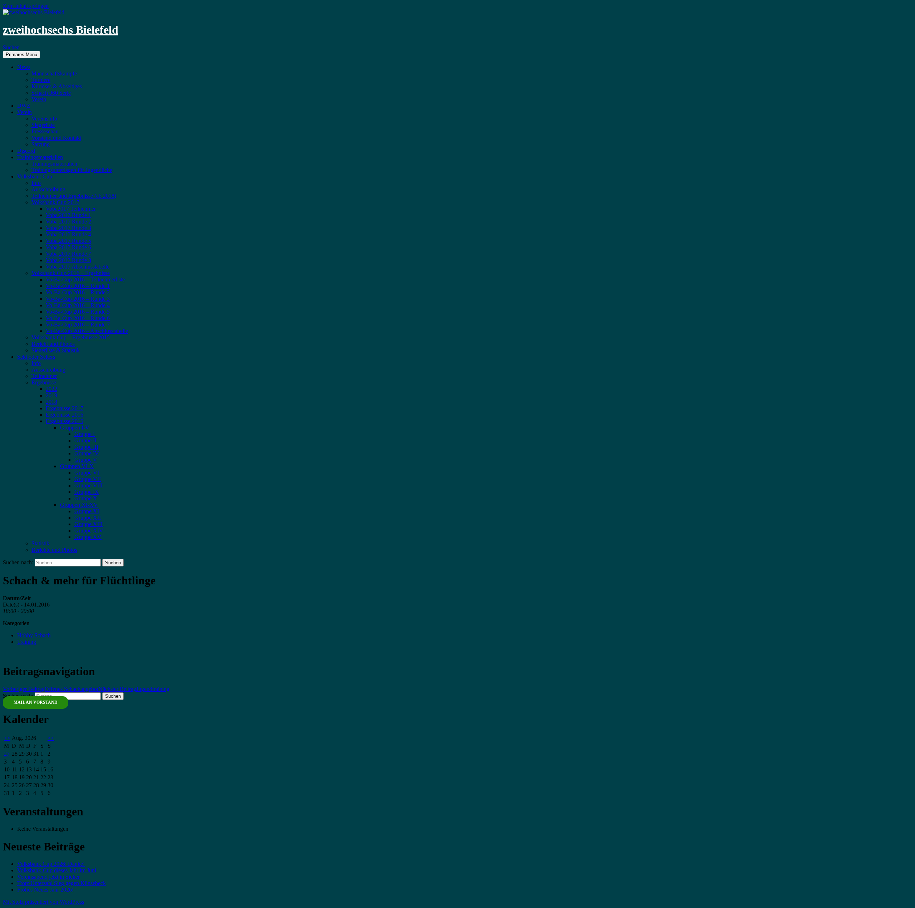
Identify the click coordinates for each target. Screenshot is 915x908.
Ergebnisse (43, 382)
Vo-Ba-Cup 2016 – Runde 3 (78, 299)
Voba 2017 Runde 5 (68, 241)
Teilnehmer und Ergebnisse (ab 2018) (73, 196)
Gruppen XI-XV (79, 505)
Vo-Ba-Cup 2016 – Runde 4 (78, 305)
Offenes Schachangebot (50, 689)
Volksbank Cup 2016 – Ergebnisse (70, 273)
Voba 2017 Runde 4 (68, 234)
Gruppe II (85, 440)
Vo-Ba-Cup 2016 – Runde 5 (78, 312)
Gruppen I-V (74, 427)
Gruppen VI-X (77, 466)
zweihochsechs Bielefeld (60, 29)
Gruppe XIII (88, 524)
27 (7, 754)
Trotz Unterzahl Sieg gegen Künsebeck (61, 883)
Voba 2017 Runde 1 (68, 215)
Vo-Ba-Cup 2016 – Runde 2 (78, 292)
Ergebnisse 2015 (64, 421)
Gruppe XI (86, 511)
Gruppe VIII (88, 485)
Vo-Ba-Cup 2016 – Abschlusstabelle (87, 331)
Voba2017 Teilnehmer (71, 209)
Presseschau (45, 131)
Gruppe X (85, 498)
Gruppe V (85, 460)
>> (51, 738)
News (23, 67)
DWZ (23, 106)
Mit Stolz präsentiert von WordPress (43, 902)
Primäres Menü (21, 54)
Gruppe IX (86, 492)
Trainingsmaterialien (40, 157)
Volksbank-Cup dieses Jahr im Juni (56, 870)
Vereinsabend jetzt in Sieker (48, 877)
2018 (51, 402)
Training (26, 642)
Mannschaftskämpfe (54, 73)
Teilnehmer (44, 376)
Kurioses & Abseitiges (56, 86)
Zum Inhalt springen (26, 6)
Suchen (11, 47)
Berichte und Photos (54, 550)
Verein (38, 99)
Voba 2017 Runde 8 (68, 260)
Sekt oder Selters (36, 357)
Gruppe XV (88, 537)
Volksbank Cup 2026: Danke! (51, 864)
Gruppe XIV (88, 530)
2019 (51, 395)
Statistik (40, 543)
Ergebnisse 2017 (64, 408)
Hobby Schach (34, 635)
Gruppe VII (87, 479)
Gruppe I (84, 434)
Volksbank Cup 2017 (55, 202)
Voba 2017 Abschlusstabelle (77, 267)
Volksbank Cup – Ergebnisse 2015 (70, 337)
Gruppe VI (86, 473)
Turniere (40, 80)
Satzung (40, 144)
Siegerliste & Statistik (55, 350)
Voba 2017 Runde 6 (68, 247)
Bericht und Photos (53, 344)
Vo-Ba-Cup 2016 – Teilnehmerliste (85, 279)
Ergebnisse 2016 (64, 415)
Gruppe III (86, 447)
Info (36, 183)
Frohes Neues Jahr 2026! (45, 890)
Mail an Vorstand (36, 702)
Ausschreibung (48, 189)
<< (7, 738)
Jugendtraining (133, 689)
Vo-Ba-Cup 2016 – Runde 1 (78, 286)
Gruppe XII (87, 518)
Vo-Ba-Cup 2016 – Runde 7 (78, 325)
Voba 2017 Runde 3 (68, 228)
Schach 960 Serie (51, 93)
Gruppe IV (86, 453)
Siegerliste (43, 125)
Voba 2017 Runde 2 (68, 222)
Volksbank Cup (34, 176)
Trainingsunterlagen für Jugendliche (71, 170)
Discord (26, 151)
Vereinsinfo (44, 119)
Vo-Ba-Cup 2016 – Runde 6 (78, 318)
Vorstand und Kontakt (56, 138)
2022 (51, 389)
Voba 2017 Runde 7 (68, 254)
